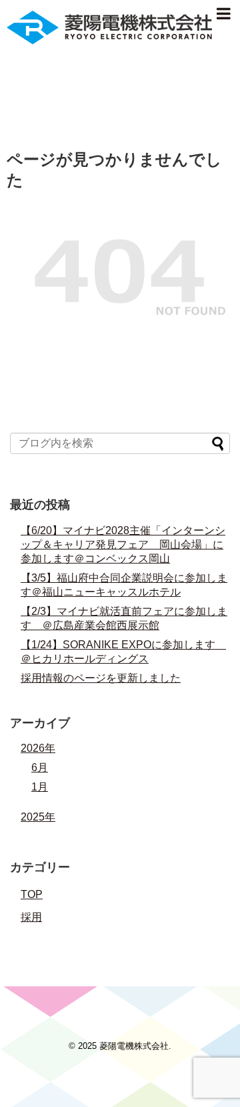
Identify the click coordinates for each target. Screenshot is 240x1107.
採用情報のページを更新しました (101, 678)
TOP (32, 894)
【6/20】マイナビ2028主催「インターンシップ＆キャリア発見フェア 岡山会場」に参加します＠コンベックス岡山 (123, 544)
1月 (39, 787)
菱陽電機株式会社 (134, 1046)
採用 (31, 917)
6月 (39, 767)
